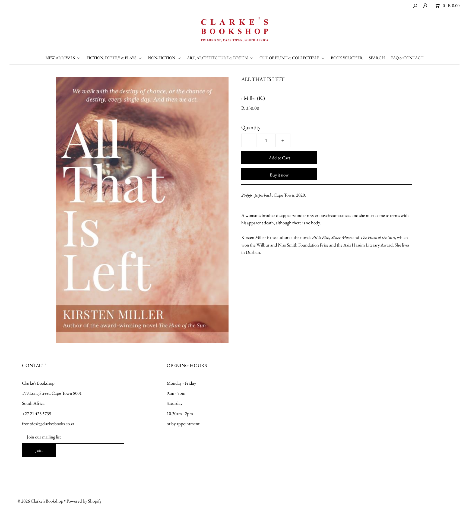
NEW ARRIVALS (61, 57)
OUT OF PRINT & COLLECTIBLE (289, 57)
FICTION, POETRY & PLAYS (112, 57)
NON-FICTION (162, 57)
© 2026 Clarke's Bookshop (40, 501)
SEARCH (377, 57)
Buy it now (279, 175)
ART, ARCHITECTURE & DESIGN (218, 57)
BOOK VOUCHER (347, 57)
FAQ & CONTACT (407, 57)
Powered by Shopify (84, 501)
